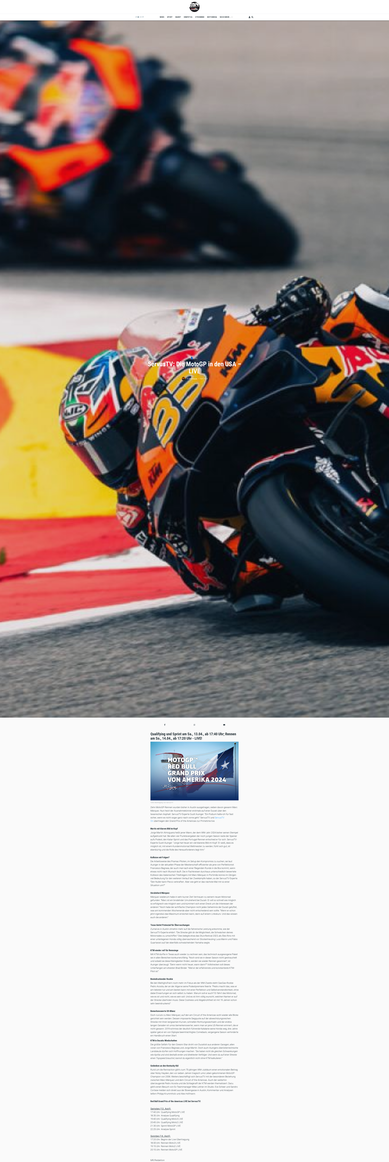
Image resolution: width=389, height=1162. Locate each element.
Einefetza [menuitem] (188, 17)
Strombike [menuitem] (199, 17)
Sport (195, 358)
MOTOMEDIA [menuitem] (212, 17)
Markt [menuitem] (178, 17)
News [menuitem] (162, 17)
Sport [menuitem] (170, 17)
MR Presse (193, 379)
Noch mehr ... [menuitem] (224, 17)
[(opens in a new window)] (136, 17)
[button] (164, 724)
